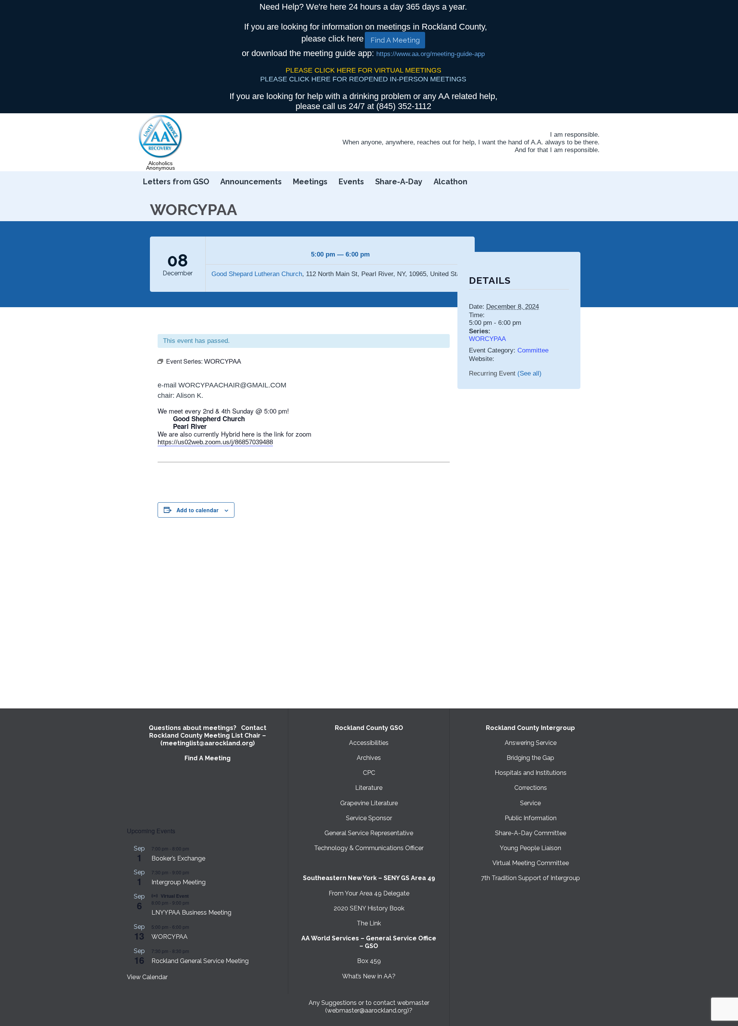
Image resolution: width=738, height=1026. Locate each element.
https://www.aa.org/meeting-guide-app (430, 54)
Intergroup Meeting (178, 882)
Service (530, 803)
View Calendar (147, 977)
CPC (369, 772)
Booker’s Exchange (178, 858)
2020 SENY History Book (369, 908)
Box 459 (369, 961)
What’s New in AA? (369, 976)
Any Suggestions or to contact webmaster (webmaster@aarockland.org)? (369, 1006)
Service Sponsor (369, 818)
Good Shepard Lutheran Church (256, 274)
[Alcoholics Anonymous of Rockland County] (160, 136)
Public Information (531, 818)
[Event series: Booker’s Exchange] (193, 848)
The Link (369, 923)
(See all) (529, 373)
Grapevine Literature (369, 803)
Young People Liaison (530, 848)
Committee (533, 350)
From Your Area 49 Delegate (369, 893)
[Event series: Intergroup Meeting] (193, 872)
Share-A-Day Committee (530, 833)
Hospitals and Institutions (531, 772)
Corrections (530, 787)
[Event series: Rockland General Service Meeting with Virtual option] (193, 951)
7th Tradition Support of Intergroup (530, 878)
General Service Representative (368, 833)
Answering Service (531, 742)
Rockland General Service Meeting (200, 961)
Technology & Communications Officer (369, 848)
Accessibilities (369, 742)
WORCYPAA (487, 339)
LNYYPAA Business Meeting (191, 912)
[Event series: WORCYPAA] (193, 926)
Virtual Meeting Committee (530, 863)
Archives (369, 757)
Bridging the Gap (530, 757)
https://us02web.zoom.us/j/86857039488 (215, 442)
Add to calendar (197, 510)
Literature (368, 787)
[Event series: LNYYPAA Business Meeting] (193, 902)
